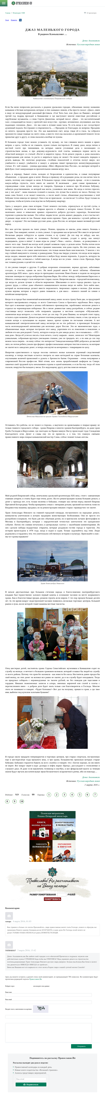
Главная (7, 13)
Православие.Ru (35, 979)
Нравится (14, 20)
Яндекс (26, 986)
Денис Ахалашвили (91, 40)
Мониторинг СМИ (19, 13)
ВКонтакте (22, 986)
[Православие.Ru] (21, 3)
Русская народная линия (88, 44)
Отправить (81, 1046)
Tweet (7, 20)
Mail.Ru (31, 986)
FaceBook (17, 986)
